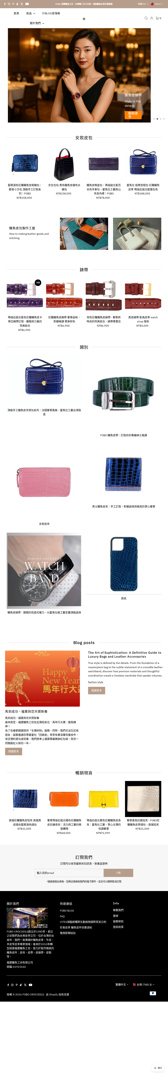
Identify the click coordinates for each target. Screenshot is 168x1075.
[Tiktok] (17, 4)
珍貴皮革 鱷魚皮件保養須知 (76, 927)
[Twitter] (22, 4)
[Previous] (13, 174)
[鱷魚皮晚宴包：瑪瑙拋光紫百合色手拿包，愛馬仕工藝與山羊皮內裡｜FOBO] (104, 164)
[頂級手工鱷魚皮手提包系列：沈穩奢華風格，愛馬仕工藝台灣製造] (44, 380)
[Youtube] (27, 4)
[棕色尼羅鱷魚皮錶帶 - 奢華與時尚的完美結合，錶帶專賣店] (104, 296)
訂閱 (118, 872)
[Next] (154, 174)
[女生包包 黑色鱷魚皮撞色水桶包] (64, 164)
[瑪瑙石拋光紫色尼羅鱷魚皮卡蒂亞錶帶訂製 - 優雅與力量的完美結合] (25, 296)
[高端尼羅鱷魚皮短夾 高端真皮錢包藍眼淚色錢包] (25, 799)
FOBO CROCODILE (33, 994)
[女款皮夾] (44, 481)
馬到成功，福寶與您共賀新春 (26, 711)
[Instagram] (9, 4)
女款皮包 (84, 137)
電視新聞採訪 (68, 933)
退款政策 (118, 927)
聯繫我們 (118, 910)
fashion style (95, 682)
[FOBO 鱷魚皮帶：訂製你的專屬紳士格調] (123, 392)
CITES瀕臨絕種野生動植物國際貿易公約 (83, 921)
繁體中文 (142, 4)
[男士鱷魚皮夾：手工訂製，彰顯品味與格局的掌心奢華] (123, 473)
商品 (29, 13)
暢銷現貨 (84, 773)
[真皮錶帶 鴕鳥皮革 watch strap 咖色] (143, 296)
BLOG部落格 (51, 13)
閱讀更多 (13, 751)
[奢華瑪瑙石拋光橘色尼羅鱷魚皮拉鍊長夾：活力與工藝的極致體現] (64, 799)
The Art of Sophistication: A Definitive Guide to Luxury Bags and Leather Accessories (124, 654)
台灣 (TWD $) (144, 984)
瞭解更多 (133, 115)
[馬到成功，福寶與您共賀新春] (42, 679)
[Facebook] (4, 4)
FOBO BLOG (67, 910)
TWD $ (157, 4)
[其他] (123, 563)
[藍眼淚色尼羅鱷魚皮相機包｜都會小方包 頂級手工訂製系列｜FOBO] (25, 164)
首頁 (16, 13)
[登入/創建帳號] (151, 18)
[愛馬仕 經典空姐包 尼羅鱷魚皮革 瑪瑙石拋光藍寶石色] (143, 164)
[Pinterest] (13, 4)
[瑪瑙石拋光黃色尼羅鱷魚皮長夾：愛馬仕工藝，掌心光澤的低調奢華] (104, 799)
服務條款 (118, 921)
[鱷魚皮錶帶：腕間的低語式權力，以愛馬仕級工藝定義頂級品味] (44, 570)
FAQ (62, 916)
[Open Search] (146, 18)
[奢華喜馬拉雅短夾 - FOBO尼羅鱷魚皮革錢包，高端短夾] (143, 799)
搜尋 (115, 915)
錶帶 (84, 269)
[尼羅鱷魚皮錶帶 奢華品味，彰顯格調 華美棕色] (64, 296)
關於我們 (36, 23)
